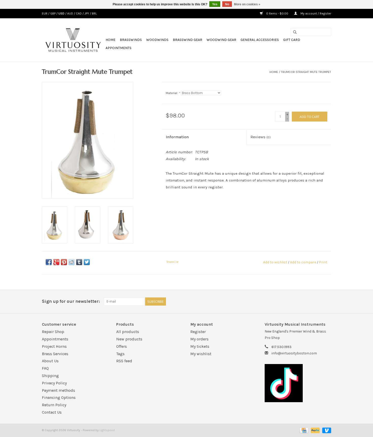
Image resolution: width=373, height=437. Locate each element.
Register (198, 331)
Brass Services (55, 353)
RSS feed (124, 360)
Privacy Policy (54, 383)
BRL (94, 13)
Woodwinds (157, 40)
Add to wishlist (275, 262)
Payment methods (58, 390)
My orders (199, 339)
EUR (45, 13)
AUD (70, 13)
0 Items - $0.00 (277, 13)
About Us (50, 360)
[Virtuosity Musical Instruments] (73, 40)
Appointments (118, 48)
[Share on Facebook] (49, 262)
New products (129, 339)
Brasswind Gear (187, 40)
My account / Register (315, 13)
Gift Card (291, 40)
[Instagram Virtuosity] (327, 301)
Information (177, 136)
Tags (120, 353)
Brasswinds (131, 40)
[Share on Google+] (56, 262)
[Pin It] (64, 262)
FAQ (45, 368)
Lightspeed (107, 430)
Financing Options (59, 397)
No (227, 4)
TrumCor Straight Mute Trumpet (306, 72)
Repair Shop (53, 331)
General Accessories (260, 40)
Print (323, 262)
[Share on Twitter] (87, 262)
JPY (87, 13)
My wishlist (200, 353)
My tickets (199, 346)
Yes (214, 4)
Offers (121, 346)
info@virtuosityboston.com (294, 353)
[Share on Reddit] (72, 262)
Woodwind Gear (221, 40)
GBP (53, 13)
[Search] (295, 32)
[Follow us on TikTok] (298, 383)
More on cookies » (247, 4)
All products (127, 331)
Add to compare (303, 262)
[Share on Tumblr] (79, 262)
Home (110, 40)
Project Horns (54, 346)
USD (61, 13)
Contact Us (52, 412)
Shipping (50, 375)
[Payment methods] (303, 430)
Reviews (260, 136)
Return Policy (54, 404)
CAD (79, 13)
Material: (173, 93)
